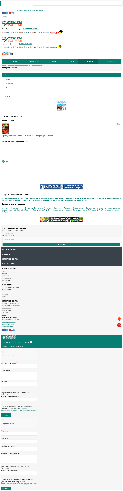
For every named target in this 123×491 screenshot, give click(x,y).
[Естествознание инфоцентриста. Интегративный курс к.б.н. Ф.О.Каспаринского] (5, 33)
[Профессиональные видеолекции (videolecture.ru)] (24, 33)
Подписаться (61, 244)
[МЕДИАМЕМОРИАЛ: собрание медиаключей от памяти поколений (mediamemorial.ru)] (46, 33)
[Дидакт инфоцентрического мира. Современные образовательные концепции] (22, 33)
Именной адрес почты (8, 283)
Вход (3, 11)
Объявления (78, 208)
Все (7, 161)
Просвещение (34, 61)
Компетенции (9, 83)
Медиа (32, 10)
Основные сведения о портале (10, 287)
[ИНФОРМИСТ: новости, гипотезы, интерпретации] (61, 189)
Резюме (67, 208)
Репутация (5, 292)
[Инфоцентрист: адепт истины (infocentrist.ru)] (29, 33)
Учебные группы (9, 79)
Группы (40, 10)
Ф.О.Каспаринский (8, 319)
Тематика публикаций (11, 75)
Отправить (6, 415)
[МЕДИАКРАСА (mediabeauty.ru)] (33, 33)
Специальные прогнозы (95, 208)
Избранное (92, 210)
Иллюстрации (34, 200)
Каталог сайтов (49, 200)
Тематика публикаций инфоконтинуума (56, 198)
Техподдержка (79, 210)
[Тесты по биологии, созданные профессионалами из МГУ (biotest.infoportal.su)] (48, 33)
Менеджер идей (39, 210)
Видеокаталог (20, 200)
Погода (27, 208)
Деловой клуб (82, 200)
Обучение (4, 271)
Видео (54, 61)
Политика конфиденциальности (11, 305)
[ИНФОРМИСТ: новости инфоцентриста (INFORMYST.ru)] (7, 33)
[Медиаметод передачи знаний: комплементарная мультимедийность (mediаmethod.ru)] (44, 33)
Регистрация (9, 11)
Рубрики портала (10, 198)
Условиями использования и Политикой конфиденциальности (19, 409)
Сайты (72, 61)
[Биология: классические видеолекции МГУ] (16, 33)
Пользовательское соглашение (10, 303)
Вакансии (57, 208)
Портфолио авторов (65, 200)
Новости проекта (9, 235)
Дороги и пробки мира (42, 208)
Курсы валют (16, 208)
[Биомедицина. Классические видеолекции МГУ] (18, 33)
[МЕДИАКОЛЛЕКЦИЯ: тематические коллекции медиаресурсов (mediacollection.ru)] (31, 33)
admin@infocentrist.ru (9, 322)
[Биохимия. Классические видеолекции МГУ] (11, 33)
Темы (21, 10)
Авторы (26, 10)
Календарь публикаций (29, 198)
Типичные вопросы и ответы (59, 210)
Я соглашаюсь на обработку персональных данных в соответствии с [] (19, 409)
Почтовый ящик (6, 310)
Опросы (4, 296)
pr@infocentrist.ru (8, 326)
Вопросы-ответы (6, 278)
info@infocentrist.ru (8, 324)
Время (6, 208)
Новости (110, 61)
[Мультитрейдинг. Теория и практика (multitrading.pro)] (3, 33)
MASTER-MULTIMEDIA (12, 346)
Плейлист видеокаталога (109, 210)
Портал (15, 10)
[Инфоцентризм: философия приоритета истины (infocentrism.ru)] (26, 33)
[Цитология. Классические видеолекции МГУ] (20, 33)
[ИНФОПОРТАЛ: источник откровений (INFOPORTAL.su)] (9, 33)
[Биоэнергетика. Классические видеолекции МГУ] (13, 33)
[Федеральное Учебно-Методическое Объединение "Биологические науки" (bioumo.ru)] (37, 33)
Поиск (6, 212)
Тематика (90, 61)
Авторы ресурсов (6, 289)
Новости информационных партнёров (89, 198)
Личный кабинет (22, 210)
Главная (14, 61)
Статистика (5, 294)
